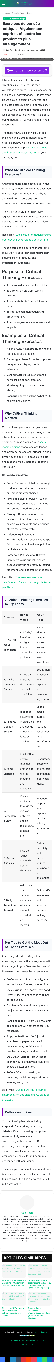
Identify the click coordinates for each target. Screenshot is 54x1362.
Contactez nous (27, 1345)
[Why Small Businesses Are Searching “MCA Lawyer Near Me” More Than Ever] (14, 1271)
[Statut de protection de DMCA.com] (27, 1336)
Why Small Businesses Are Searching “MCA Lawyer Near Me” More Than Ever (14, 1282)
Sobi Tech (10, 50)
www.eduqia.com (42, 1332)
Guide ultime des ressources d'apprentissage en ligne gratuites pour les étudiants (39, 1313)
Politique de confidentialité (37, 1340)
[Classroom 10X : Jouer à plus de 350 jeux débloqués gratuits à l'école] (14, 1299)
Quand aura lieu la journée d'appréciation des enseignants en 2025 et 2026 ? (26, 1094)
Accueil (7, 13)
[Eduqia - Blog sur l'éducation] (27, 3)
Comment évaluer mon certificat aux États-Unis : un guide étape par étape (26, 582)
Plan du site (19, 1340)
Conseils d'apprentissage (22, 13)
